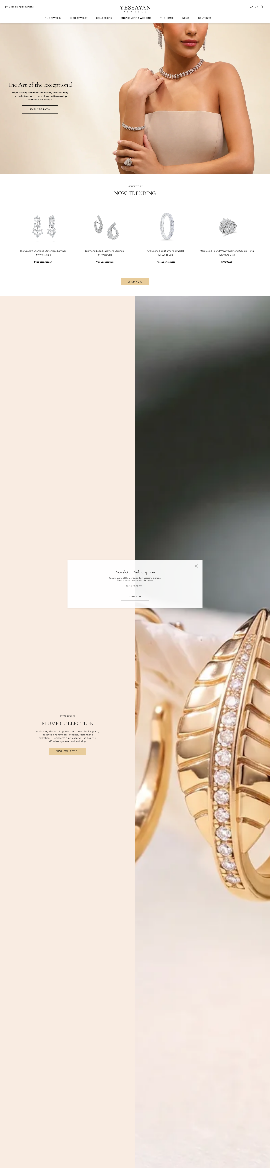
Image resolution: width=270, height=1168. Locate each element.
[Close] (196, 566)
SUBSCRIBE (135, 596)
